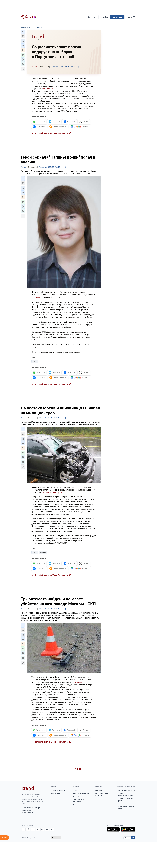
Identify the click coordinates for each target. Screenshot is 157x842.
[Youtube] (38, 829)
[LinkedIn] (47, 829)
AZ (129, 837)
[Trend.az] (29, 17)
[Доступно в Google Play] (128, 829)
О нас (75, 790)
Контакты (76, 796)
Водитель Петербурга (52, 492)
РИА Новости (47, 88)
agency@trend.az (27, 815)
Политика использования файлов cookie (125, 806)
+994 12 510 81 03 (27, 812)
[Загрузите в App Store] (113, 829)
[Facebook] (28, 829)
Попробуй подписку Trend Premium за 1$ (52, 133)
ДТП (34, 361)
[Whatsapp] (24, 829)
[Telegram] (42, 829)
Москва (43, 552)
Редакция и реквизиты (81, 793)
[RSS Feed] (52, 829)
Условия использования (126, 790)
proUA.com (36, 297)
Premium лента (56, 793)
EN (125, 837)
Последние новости (58, 790)
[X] (33, 829)
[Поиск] (89, 17)
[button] (23, 32)
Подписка (98, 790)
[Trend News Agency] (28, 788)
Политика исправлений (81, 805)
